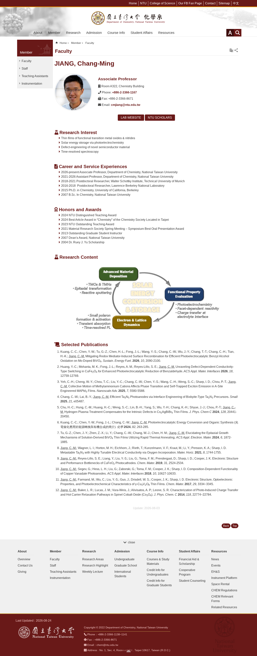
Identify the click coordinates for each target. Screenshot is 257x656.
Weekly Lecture (92, 571)
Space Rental (220, 584)
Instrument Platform (224, 577)
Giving (22, 571)
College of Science (162, 3)
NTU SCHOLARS (160, 117)
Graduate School (125, 565)
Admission (94, 33)
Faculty (26, 61)
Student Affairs (142, 33)
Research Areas (93, 559)
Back (226, 525)
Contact (210, 3)
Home (133, 3)
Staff (25, 68)
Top (235, 525)
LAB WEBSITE (131, 117)
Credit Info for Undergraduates (157, 572)
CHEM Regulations (224, 590)
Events (216, 565)
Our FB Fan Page (190, 3)
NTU (143, 3)
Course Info (116, 33)
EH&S (215, 571)
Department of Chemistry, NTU (128, 18)
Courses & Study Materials (158, 561)
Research (73, 33)
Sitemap (224, 3)
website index (237, 32)
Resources (166, 33)
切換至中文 (231, 50)
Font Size (230, 32)
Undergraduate (124, 559)
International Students (122, 574)
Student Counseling (192, 580)
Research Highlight (95, 565)
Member (54, 33)
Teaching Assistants (35, 76)
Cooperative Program (187, 572)
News (215, 559)
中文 (236, 3)
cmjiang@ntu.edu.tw (125, 104)
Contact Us (25, 565)
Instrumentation (32, 83)
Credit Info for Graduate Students (159, 583)
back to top (128, 651)
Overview (24, 559)
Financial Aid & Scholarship (189, 561)
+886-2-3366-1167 (124, 92)
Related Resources (224, 607)
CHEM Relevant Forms (222, 599)
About (37, 33)
